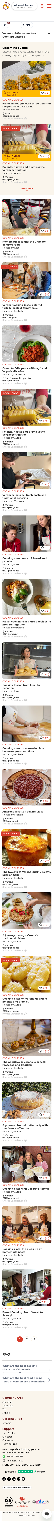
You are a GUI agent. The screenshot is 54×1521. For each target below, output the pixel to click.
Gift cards (7, 1436)
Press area (7, 1405)
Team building (9, 1444)
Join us (6, 1412)
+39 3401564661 (15, 1456)
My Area (6, 1423)
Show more (27, 188)
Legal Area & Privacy (27, 1515)
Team (5, 1409)
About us (7, 1402)
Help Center (8, 1433)
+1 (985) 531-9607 (16, 1460)
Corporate (7, 1440)
